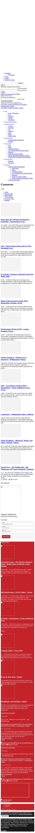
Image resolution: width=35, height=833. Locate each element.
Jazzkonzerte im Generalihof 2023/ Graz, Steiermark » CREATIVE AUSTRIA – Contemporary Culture (17, 725)
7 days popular (8, 197)
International (7, 164)
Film (9, 133)
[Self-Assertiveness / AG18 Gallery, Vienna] (8, 588)
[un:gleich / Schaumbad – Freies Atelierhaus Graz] (8, 615)
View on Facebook (6, 738)
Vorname (3, 526)
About (6, 76)
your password (22, 90)
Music (10, 134)
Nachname (4, 530)
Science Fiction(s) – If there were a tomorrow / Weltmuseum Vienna (14, 358)
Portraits (10, 161)
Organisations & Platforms (16, 140)
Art (9, 129)
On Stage (11, 128)
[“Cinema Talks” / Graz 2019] (8, 647)
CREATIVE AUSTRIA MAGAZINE (19, 157)
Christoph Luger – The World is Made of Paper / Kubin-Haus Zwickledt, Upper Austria (16, 564)
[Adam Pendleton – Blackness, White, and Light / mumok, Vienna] (11, 437)
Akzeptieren (4, 816)
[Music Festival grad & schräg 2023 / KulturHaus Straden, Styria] (11, 297)
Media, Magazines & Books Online (18, 155)
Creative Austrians (8, 159)
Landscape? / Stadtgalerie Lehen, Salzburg (17, 414)
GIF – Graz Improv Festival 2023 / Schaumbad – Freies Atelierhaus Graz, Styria (15, 388)
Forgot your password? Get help (10, 94)
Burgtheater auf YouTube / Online (14, 701)
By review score (9, 198)
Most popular (8, 195)
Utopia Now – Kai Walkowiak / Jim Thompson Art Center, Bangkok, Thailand (17, 468)
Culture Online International (10, 121)
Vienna (10, 118)
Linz (9, 115)
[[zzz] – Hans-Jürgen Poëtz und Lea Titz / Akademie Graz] (11, 242)
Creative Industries (8, 138)
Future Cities (12, 136)
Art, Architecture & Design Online (18, 150)
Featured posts (8, 194)
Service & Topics (9, 80)
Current (10, 126)
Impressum (7, 804)
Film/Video (15, 168)
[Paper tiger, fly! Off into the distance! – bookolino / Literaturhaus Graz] (11, 216)
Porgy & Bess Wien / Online (11, 677)
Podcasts (10, 152)
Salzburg (10, 116)
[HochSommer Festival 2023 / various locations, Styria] (11, 325)
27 (9, 479)
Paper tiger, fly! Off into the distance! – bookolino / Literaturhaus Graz (15, 221)
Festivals (10, 131)
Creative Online (7, 143)
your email (21, 99)
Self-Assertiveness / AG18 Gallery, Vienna (16, 592)
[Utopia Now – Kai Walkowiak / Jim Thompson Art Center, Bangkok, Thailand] (11, 463)
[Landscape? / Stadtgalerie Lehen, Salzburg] (11, 411)
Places (5, 111)
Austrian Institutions (14, 180)
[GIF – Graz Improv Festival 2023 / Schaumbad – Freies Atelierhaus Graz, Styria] (11, 382)
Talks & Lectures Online (15, 154)
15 (3, 479)
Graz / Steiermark (13, 113)
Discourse (11, 163)
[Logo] (6, 108)
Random (7, 200)
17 (6, 479)
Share (3, 739)
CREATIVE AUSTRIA (8, 713)
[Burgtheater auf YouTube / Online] (8, 698)
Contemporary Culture (9, 124)
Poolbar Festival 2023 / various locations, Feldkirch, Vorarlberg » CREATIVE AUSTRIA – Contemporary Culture (17, 760)
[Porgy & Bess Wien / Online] (8, 673)
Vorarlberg (11, 120)
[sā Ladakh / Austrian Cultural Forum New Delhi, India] (11, 271)
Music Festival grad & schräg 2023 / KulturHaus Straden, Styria (14, 302)
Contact (6, 78)
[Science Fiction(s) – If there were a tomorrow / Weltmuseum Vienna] (11, 354)
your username (22, 88)
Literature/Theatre (13, 149)
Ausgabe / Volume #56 (8, 514)
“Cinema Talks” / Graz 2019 (12, 651)
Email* (3, 522)
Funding (10, 141)
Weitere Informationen (25, 814)
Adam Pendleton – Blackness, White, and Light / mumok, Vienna (16, 442)
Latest (6, 192)
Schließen (4, 830)
